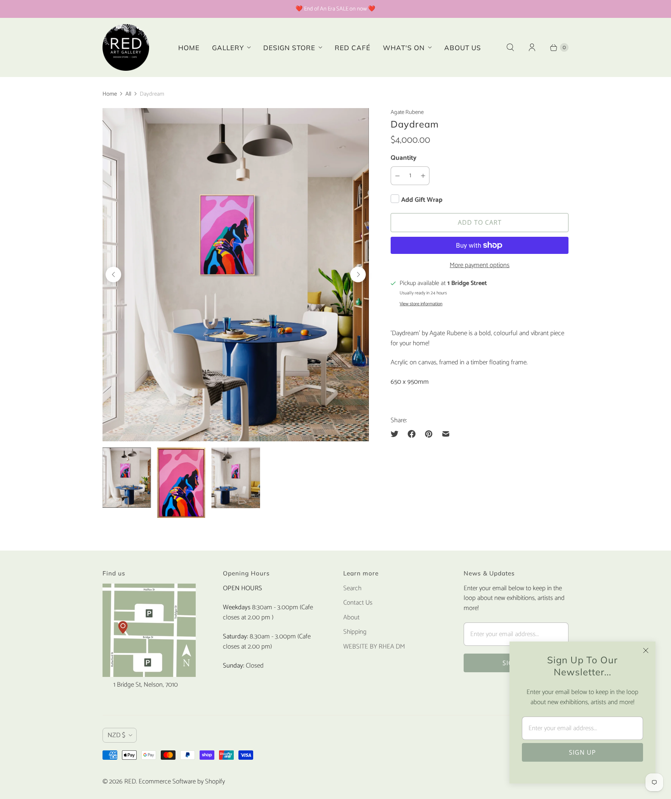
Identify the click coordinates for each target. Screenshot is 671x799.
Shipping (355, 631)
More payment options (479, 266)
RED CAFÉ (352, 48)
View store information (421, 304)
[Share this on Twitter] (397, 433)
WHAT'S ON (404, 48)
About (351, 617)
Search (352, 588)
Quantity (404, 157)
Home (110, 94)
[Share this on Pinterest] (428, 433)
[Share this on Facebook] (411, 433)
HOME (189, 48)
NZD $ (116, 735)
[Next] (358, 274)
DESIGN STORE (289, 48)
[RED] (126, 47)
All (128, 94)
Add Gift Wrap (421, 199)
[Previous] (113, 274)
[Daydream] (236, 274)
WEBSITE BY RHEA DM (374, 646)
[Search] (510, 47)
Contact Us (357, 602)
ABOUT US (462, 48)
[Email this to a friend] (445, 433)
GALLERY (228, 48)
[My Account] (532, 47)
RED (130, 781)
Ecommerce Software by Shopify (182, 781)
